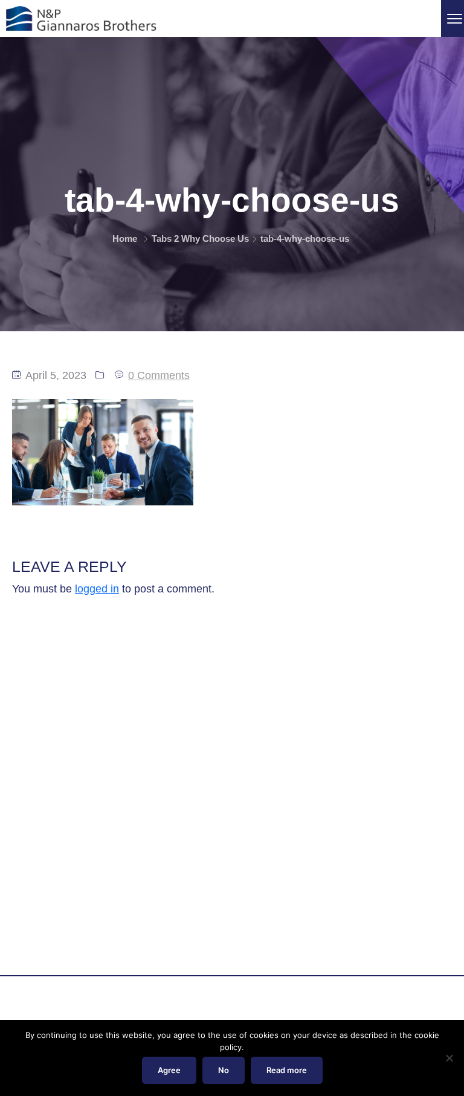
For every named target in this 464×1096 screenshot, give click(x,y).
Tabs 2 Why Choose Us (200, 238)
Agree (169, 1070)
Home (124, 238)
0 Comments (159, 375)
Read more (286, 1070)
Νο (223, 1070)
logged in (97, 589)
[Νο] (449, 1058)
